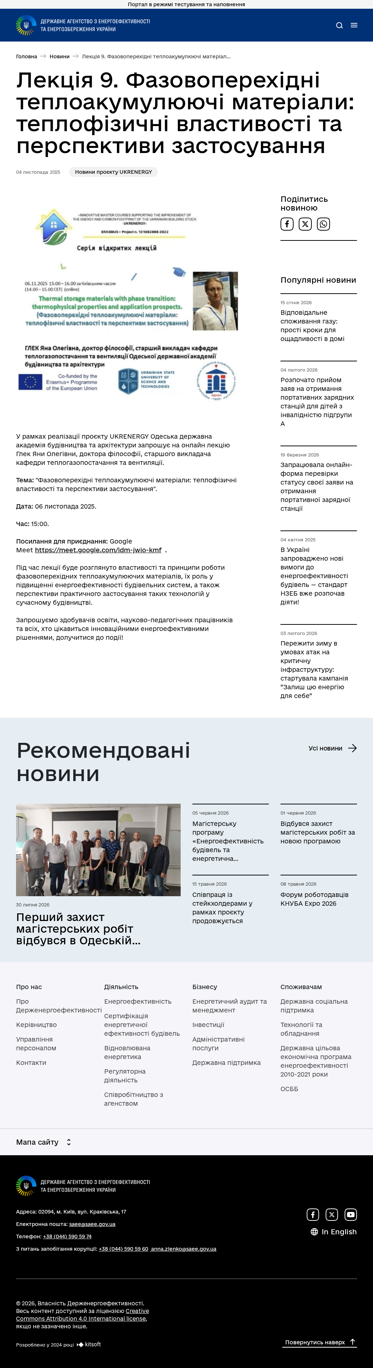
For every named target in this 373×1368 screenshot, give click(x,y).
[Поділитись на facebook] (287, 224)
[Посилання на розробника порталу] (87, 1345)
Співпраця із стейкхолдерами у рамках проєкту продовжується (222, 907)
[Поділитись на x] (305, 224)
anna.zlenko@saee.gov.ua (183, 1249)
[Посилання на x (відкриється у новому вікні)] (332, 1214)
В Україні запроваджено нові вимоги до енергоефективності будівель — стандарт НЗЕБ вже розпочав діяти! (314, 575)
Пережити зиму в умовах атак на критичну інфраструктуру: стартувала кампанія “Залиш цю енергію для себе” (314, 669)
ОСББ (289, 1088)
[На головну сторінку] (83, 25)
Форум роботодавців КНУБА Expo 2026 (314, 899)
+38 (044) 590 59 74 (67, 1236)
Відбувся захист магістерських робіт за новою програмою (317, 832)
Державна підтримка (226, 1062)
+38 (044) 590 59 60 (123, 1249)
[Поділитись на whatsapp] (323, 224)
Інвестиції (208, 1024)
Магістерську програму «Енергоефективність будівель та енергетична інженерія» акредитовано (228, 841)
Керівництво (36, 1024)
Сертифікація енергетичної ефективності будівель (142, 1024)
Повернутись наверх (315, 1342)
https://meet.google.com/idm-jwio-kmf (98, 549)
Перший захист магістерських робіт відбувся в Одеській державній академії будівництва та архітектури (74, 928)
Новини (60, 56)
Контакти (31, 1062)
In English (339, 1232)
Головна (26, 56)
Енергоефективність (138, 1001)
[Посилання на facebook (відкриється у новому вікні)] (313, 1214)
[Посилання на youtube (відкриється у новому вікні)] (351, 1214)
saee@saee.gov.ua (92, 1224)
